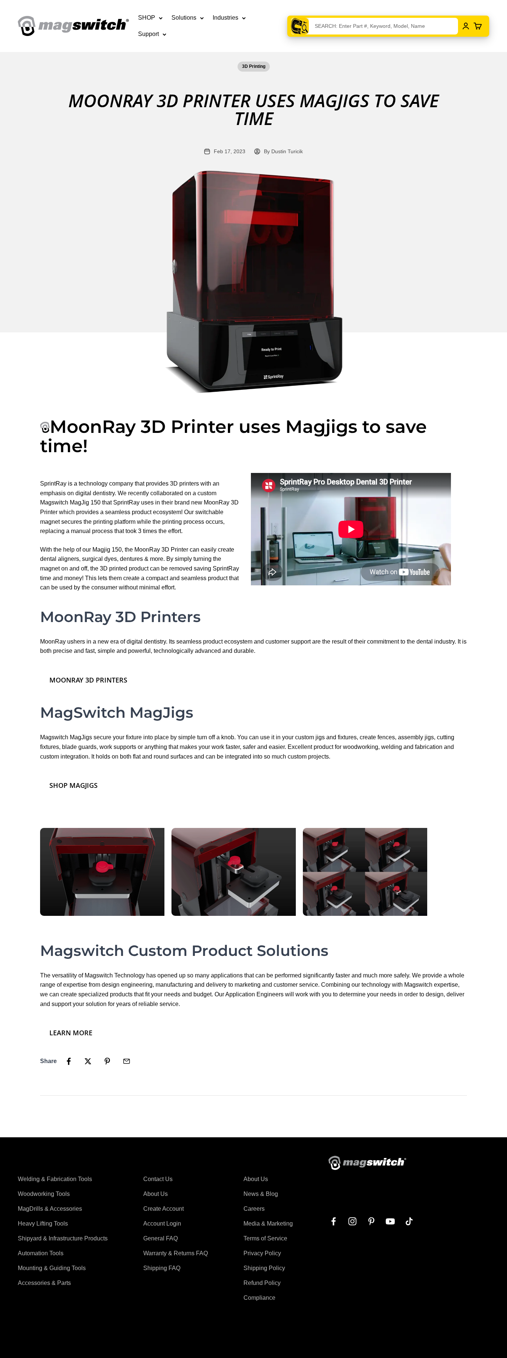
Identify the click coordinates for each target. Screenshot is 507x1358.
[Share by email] (126, 1061)
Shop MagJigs (73, 785)
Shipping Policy (264, 1268)
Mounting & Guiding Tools (52, 1268)
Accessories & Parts (44, 1283)
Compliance (259, 1298)
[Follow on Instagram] (352, 1221)
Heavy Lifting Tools (43, 1223)
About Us (155, 1194)
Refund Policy (262, 1283)
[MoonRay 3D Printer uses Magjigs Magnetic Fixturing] (105, 871)
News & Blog (260, 1194)
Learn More (70, 1032)
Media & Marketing (268, 1223)
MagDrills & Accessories (50, 1209)
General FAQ (160, 1238)
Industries (225, 17)
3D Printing (253, 66)
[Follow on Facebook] (333, 1221)
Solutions (183, 17)
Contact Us (158, 1179)
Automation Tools (40, 1253)
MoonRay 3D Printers (88, 679)
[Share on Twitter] (88, 1061)
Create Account (163, 1209)
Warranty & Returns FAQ (175, 1253)
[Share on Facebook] (68, 1061)
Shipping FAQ (161, 1268)
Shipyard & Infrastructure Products (63, 1238)
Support (148, 34)
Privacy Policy (262, 1253)
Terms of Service (265, 1238)
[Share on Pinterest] (107, 1061)
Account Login (162, 1223)
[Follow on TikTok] (409, 1221)
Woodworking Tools (44, 1194)
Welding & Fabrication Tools (55, 1179)
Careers (254, 1209)
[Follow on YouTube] (390, 1221)
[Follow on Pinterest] (371, 1221)
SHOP (146, 17)
